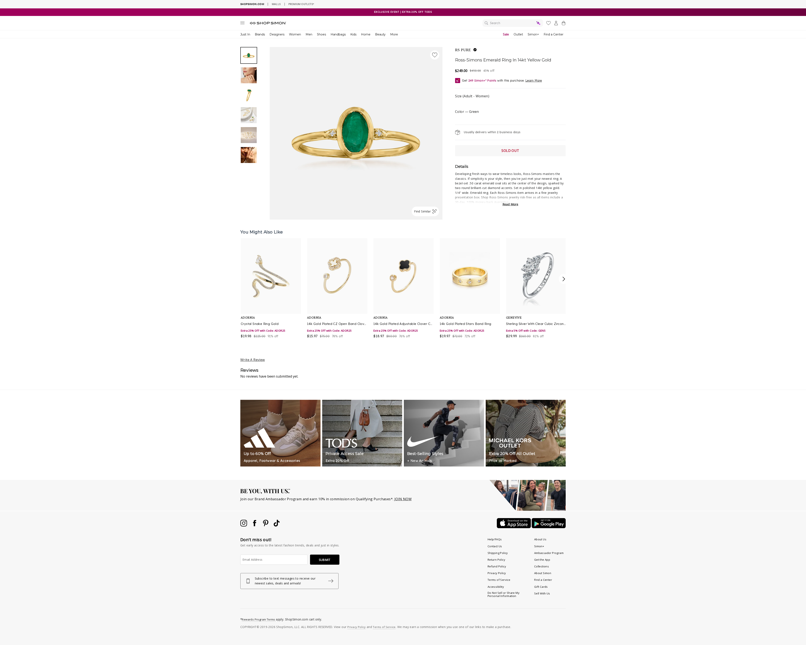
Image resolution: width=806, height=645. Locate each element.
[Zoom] (356, 131)
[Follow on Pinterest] (266, 525)
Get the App (542, 560)
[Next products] (564, 279)
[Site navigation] (242, 24)
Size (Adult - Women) (472, 96)
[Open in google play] (549, 527)
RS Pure (463, 50)
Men (309, 34)
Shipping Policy (498, 553)
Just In (245, 34)
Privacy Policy (497, 573)
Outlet (518, 34)
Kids (353, 34)
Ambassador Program (549, 553)
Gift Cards (541, 587)
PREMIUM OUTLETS (301, 4)
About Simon (542, 573)
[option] (356, 133)
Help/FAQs (495, 539)
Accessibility (496, 587)
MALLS (276, 4)
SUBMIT (325, 560)
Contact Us (495, 546)
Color (467, 111)
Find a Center (553, 34)
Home (365, 34)
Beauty (380, 34)
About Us (540, 539)
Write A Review (252, 359)
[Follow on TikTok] (276, 525)
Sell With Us (542, 593)
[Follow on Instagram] (244, 525)
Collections (541, 566)
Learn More (533, 80)
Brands (260, 34)
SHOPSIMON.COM (252, 4)
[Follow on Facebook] (255, 525)
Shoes (321, 34)
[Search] (513, 23)
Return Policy (496, 560)
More (394, 34)
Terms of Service (499, 580)
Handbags (338, 34)
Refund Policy (497, 566)
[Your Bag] (563, 24)
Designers (277, 34)
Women (295, 34)
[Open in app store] (514, 527)
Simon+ (533, 34)
